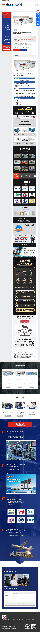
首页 (3, 619)
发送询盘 (24, 50)
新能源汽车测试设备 (7, 19)
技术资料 (22, 619)
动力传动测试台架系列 (7, 33)
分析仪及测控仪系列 (7, 30)
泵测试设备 (18, 619)
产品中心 (9, 619)
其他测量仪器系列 (7, 42)
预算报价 (22, 418)
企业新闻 (29, 619)
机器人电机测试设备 (7, 22)
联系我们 (33, 619)
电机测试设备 (7, 25)
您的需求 (6, 592)
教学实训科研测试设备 (7, 40)
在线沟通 (17, 50)
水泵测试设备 (7, 27)
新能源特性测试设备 (7, 37)
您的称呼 (6, 595)
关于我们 (6, 619)
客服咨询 (28, 418)
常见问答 (25, 619)
